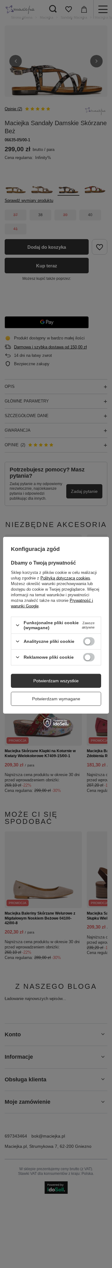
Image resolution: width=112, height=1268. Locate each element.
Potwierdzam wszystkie (56, 680)
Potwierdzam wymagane (56, 698)
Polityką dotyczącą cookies (65, 578)
